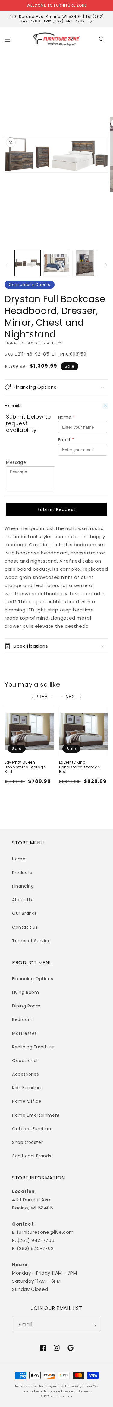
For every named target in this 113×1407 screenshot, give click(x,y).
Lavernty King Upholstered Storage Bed (79, 767)
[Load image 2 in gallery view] (56, 263)
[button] (7, 39)
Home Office (27, 1101)
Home (18, 859)
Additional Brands (31, 1156)
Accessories (25, 1074)
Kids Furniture (27, 1088)
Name (66, 417)
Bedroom (22, 1019)
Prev (42, 696)
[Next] (106, 264)
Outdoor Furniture (32, 1129)
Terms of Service (31, 941)
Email (66, 440)
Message (16, 462)
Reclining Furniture (33, 1047)
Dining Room (26, 1006)
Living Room (25, 992)
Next (71, 696)
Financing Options (32, 979)
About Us (22, 900)
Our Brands (24, 913)
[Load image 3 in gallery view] (85, 263)
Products (22, 872)
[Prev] (6, 264)
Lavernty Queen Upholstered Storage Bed (25, 767)
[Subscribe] (94, 1325)
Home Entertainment (36, 1115)
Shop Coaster (27, 1142)
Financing (23, 886)
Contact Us (25, 927)
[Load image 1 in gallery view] (27, 263)
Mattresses (24, 1033)
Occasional (25, 1061)
